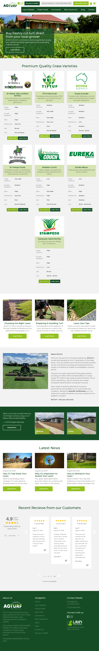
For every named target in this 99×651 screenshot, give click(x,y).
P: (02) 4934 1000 (73, 607)
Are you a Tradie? (32, 3)
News (37, 623)
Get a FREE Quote (81, 3)
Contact (91, 10)
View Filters (12, 535)
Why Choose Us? (71, 10)
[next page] (95, 532)
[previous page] (26, 532)
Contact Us (39, 630)
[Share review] (45, 550)
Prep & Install (42, 10)
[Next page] (59, 576)
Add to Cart (12, 138)
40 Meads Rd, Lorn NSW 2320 (73, 603)
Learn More (15, 50)
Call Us (63, 3)
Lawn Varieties (28, 10)
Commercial (56, 10)
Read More (11, 427)
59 (54, 576)
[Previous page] (39, 576)
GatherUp (53, 581)
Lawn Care (39, 612)
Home (37, 602)
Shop (83, 10)
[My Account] (91, 3)
